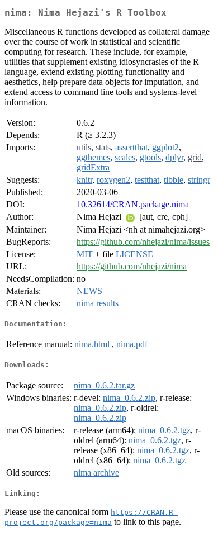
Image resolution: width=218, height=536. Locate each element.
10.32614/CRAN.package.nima (133, 204)
